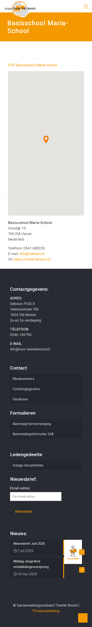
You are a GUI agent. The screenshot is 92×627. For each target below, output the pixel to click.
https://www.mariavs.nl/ (32, 259)
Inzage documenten (28, 465)
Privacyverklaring (46, 611)
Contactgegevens (26, 389)
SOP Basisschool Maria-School (32, 65)
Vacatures (20, 399)
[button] (46, 139)
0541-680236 (34, 248)
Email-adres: (20, 488)
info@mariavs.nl (31, 254)
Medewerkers (23, 379)
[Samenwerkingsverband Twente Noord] (20, 5)
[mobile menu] (86, 6)
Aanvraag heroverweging (32, 424)
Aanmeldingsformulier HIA (33, 434)
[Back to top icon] (83, 618)
